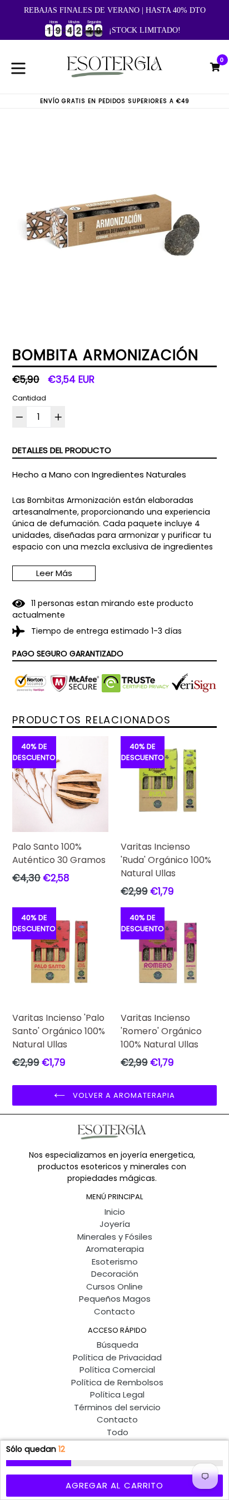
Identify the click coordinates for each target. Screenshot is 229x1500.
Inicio (114, 1212)
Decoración (114, 1274)
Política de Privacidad (117, 1357)
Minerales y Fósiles (114, 1236)
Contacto (114, 1311)
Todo (117, 1432)
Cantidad (29, 398)
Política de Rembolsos (117, 1382)
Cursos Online (114, 1286)
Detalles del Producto (61, 450)
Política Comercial (117, 1369)
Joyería (114, 1224)
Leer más (54, 573)
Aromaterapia (115, 1249)
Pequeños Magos (115, 1298)
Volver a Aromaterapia (123, 1095)
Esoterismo (115, 1261)
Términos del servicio (117, 1407)
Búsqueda (117, 1344)
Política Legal (117, 1394)
